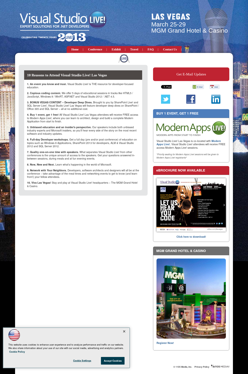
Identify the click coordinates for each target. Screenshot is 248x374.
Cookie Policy (17, 351)
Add (216, 86)
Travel (134, 49)
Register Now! (165, 343)
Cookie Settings (82, 360)
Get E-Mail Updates (191, 74)
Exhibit (116, 49)
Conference (95, 49)
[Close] (124, 331)
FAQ (151, 49)
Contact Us (170, 49)
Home (75, 49)
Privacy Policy (201, 366)
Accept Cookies (113, 360)
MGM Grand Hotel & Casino (181, 250)
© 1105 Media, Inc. (182, 366)
